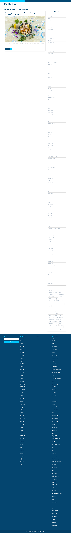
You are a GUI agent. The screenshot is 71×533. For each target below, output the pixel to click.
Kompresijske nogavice (52, 123)
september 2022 (22, 404)
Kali (48, 99)
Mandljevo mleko (51, 141)
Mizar (49, 147)
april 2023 (21, 395)
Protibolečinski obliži (52, 186)
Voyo (49, 270)
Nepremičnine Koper (51, 158)
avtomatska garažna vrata (53, 292)
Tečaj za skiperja (51, 232)
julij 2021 (21, 426)
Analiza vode (50, 22)
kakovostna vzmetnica (60, 302)
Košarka (49, 130)
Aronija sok (50, 27)
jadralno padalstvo (52, 302)
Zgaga (49, 274)
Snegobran (50, 208)
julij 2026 (21, 340)
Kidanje (49, 119)
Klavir (49, 121)
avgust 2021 (22, 424)
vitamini (50, 329)
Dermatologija (50, 53)
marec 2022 (22, 413)
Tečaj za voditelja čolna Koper (53, 235)
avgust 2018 (22, 456)
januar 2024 (22, 383)
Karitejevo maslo (51, 101)
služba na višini (51, 323)
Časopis (49, 40)
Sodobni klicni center (52, 211)
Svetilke (49, 224)
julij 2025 (21, 357)
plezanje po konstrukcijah (53, 315)
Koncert (49, 125)
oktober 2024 (22, 369)
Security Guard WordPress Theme (32, 531)
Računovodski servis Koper (53, 189)
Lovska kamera (50, 138)
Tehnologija (50, 239)
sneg (56, 323)
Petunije (49, 176)
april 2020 (21, 445)
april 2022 (21, 412)
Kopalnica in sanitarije (52, 127)
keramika (53, 304)
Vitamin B (53, 508)
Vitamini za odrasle (51, 259)
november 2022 (22, 403)
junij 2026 (21, 341)
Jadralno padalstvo (51, 97)
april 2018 (21, 459)
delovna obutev (51, 296)
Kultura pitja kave (51, 132)
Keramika (49, 116)
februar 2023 (22, 398)
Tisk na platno (50, 246)
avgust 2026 (22, 338)
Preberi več (9, 49)
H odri (49, 75)
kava (49, 304)
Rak (48, 191)
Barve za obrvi (50, 31)
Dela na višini (50, 49)
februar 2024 (22, 381)
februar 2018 (22, 461)
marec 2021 (22, 432)
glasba (56, 298)
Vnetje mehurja (50, 263)
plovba (60, 315)
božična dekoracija (52, 294)
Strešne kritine (54, 484)
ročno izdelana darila (52, 321)
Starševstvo (50, 217)
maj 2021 (21, 429)
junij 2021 (21, 427)
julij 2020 (21, 442)
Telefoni (49, 241)
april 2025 (21, 361)
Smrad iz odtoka (51, 206)
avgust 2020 (22, 441)
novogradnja (59, 309)
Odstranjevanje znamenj (52, 165)
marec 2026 (22, 344)
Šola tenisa (50, 213)
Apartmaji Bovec (51, 25)
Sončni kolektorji (51, 215)
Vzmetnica (50, 272)
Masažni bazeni (51, 143)
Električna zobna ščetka (52, 62)
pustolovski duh (58, 319)
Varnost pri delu (51, 254)
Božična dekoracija (51, 36)
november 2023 (22, 386)
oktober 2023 (22, 387)
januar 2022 (22, 416)
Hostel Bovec (50, 81)
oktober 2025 (22, 352)
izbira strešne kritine (52, 300)
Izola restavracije (51, 92)
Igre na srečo (50, 84)
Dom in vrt (50, 55)
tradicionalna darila (52, 327)
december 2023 (22, 384)
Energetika (50, 64)
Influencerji (50, 86)
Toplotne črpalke (51, 250)
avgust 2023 (22, 390)
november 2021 (22, 419)
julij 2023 (21, 392)
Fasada (49, 66)
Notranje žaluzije (51, 162)
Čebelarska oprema (51, 42)
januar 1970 (22, 464)
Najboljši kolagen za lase (52, 156)
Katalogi (49, 108)
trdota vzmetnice (60, 327)
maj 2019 (21, 452)
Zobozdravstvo (50, 281)
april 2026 (21, 343)
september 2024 (22, 370)
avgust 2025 (22, 355)
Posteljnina (50, 180)
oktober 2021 (22, 421)
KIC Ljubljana (10, 4)
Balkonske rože (50, 29)
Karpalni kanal (50, 103)
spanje (60, 323)
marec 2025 (22, 363)
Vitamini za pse (50, 261)
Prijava (37, 338)
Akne (49, 18)
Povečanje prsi (50, 182)
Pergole (49, 173)
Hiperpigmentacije (51, 79)
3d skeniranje (50, 14)
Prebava (49, 184)
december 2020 (22, 435)
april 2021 (21, 430)
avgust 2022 (22, 406)
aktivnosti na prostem (52, 290)
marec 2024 (22, 380)
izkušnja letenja (59, 300)
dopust (57, 296)
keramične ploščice (60, 304)
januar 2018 (22, 462)
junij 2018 (21, 458)
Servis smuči (50, 200)
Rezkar (49, 195)
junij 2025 (21, 358)
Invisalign (49, 88)
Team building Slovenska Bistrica (54, 228)
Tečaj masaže (50, 230)
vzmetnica (55, 329)
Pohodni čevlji (50, 178)
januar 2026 (22, 347)
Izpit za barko (50, 95)
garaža (61, 296)
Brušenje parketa (51, 38)
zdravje (60, 329)
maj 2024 (21, 377)
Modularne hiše (51, 151)
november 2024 (22, 367)
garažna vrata (51, 298)
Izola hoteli (50, 90)
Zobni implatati (51, 278)
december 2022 (22, 401)
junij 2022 (21, 409)
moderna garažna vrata (52, 307)
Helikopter (50, 77)
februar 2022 (22, 415)
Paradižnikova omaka (52, 171)
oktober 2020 (22, 438)
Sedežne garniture (51, 197)
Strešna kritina (50, 219)
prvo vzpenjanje (51, 319)
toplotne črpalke (62, 325)
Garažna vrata (50, 68)
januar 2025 (22, 366)
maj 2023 (21, 393)
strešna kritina (55, 325)
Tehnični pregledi (51, 237)
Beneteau (49, 33)
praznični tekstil (51, 317)
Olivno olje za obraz (51, 167)
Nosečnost (50, 160)
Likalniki (49, 136)
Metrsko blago (50, 145)
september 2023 (22, 389)
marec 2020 (22, 447)
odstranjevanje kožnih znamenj (54, 311)
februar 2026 (22, 346)
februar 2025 (22, 364)
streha (50, 325)
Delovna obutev (51, 51)
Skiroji (49, 202)
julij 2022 (21, 407)
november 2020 (22, 436)
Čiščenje (49, 44)
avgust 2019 (22, 450)
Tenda (49, 243)
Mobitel (49, 149)
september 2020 (22, 439)
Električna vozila (51, 60)
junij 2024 (21, 375)
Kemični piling (50, 110)
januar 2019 (22, 453)
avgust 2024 (22, 372)
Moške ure (50, 154)
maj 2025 (21, 360)
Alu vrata (49, 20)
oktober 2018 (22, 455)
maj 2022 (21, 410)
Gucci (49, 73)
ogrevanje (60, 313)
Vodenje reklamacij (51, 265)
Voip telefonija (50, 267)
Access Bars (50, 16)
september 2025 (22, 354)
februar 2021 (22, 433)
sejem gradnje (60, 321)
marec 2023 (22, 396)
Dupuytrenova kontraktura (53, 57)
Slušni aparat (50, 204)
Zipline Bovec (50, 276)
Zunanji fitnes (50, 283)
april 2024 (21, 378)
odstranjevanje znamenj (53, 313)
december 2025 (22, 349)
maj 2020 (21, 444)
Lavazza (49, 134)
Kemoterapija (50, 112)
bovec (60, 292)
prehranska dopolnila (59, 317)
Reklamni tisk (50, 193)
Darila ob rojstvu (51, 46)
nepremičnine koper (52, 309)
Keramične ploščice (51, 114)
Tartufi (49, 226)
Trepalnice (50, 252)
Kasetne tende (50, 106)
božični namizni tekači (60, 294)
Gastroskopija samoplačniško (53, 71)
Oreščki (49, 169)
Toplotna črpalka (51, 248)
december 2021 (22, 418)
